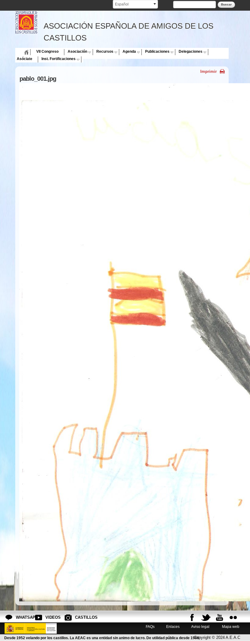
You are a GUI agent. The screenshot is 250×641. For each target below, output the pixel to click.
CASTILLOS (80, 617)
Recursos (104, 51)
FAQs (150, 627)
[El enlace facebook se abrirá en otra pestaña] (192, 617)
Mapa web (230, 627)
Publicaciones (157, 51)
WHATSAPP (21, 617)
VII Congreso (47, 51)
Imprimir (208, 71)
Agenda (129, 51)
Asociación (77, 51)
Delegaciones (190, 51)
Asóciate (24, 59)
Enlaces (173, 627)
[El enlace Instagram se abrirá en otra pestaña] (233, 617)
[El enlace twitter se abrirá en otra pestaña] (206, 617)
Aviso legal (200, 627)
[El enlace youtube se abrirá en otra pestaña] (219, 617)
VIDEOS (50, 617)
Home (22, 51)
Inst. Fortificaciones (58, 59)
